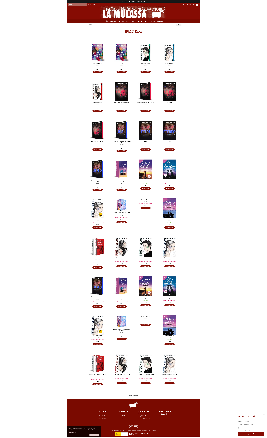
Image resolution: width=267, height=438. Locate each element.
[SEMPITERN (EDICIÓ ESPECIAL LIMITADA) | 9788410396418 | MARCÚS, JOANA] (145, 91)
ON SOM (123, 415)
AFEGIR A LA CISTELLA (97, 71)
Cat (184, 4)
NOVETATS (121, 21)
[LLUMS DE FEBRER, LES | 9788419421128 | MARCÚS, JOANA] (145, 208)
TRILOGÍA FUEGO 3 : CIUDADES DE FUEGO (121, 257)
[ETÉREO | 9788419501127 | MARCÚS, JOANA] (169, 130)
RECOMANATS (113, 21)
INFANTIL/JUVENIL (130, 21)
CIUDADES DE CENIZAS (145, 63)
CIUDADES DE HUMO (169, 63)
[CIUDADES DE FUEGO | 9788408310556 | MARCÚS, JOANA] (97, 91)
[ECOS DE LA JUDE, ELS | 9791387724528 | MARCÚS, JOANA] (97, 52)
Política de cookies (143, 417)
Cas (187, 4)
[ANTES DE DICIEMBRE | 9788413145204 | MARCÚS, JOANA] (169, 169)
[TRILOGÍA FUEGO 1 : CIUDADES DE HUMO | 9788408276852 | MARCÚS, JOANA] (169, 247)
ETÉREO (169, 141)
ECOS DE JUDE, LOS (121, 63)
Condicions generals (144, 413)
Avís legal (144, 415)
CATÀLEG (106, 21)
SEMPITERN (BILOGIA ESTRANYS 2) (121, 102)
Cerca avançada (91, 4)
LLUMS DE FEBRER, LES (145, 219)
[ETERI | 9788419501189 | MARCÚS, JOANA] (145, 130)
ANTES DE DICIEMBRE (169, 180)
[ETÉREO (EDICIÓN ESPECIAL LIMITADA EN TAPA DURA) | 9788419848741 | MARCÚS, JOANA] (97, 169)
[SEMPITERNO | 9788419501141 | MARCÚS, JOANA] (169, 91)
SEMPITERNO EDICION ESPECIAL (97, 141)
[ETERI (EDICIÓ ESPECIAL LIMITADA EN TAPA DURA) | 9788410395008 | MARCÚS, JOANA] (121, 130)
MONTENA (97, 65)
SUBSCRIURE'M (250, 434)
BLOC (123, 418)
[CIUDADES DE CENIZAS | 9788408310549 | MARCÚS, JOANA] (145, 52)
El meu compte (192, 4)
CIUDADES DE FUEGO (97, 102)
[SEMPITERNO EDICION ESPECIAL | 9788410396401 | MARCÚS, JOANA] (97, 130)
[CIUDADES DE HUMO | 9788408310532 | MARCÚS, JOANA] (169, 52)
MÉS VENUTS (140, 21)
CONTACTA (123, 417)
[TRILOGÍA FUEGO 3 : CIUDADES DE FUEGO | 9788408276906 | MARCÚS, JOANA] (121, 247)
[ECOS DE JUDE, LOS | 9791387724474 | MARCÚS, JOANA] (121, 52)
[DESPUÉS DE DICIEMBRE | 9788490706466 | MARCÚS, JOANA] (145, 169)
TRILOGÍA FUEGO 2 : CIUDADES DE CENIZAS (145, 257)
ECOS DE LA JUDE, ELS (97, 63)
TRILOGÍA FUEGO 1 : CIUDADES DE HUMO (169, 257)
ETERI (145, 141)
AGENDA (153, 21)
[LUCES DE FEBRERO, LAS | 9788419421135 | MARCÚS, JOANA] (169, 208)
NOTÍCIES (147, 21)
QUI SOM (123, 413)
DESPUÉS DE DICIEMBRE (145, 180)
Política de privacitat (144, 418)
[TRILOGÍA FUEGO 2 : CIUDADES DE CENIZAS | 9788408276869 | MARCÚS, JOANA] (145, 247)
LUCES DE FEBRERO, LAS (169, 219)
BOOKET (145, 65)
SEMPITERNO (169, 102)
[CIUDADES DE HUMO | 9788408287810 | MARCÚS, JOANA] (97, 208)
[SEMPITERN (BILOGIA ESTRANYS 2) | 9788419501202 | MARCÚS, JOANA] (121, 91)
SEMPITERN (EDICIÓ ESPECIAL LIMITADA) (145, 102)
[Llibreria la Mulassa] (133, 17)
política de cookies (72, 432)
